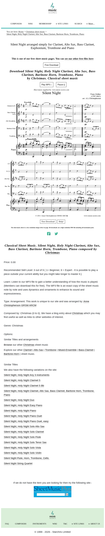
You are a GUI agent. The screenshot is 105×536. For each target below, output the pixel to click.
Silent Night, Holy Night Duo (19, 400)
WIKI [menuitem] (30, 24)
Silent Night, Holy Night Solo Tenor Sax (25, 442)
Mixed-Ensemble (67, 350)
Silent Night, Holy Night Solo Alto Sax (24, 426)
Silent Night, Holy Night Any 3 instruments (26, 375)
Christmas (52, 252)
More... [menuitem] (91, 24)
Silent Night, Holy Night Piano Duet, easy (26, 421)
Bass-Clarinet (86, 350)
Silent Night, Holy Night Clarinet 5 (22, 380)
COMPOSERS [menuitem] (16, 24)
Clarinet (27, 350)
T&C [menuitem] (65, 524)
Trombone (50, 350)
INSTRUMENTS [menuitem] (39, 524)
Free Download (51, 65)
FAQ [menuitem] (7, 524)
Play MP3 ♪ (46, 84)
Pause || (61, 84)
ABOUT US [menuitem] (95, 524)
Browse (8, 344)
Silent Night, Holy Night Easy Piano (23, 405)
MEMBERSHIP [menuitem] (45, 24)
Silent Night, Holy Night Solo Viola (22, 447)
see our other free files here (79, 58)
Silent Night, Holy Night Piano (20, 410)
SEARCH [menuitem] (78, 24)
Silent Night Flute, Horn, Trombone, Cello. (26, 458)
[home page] (52, 8)
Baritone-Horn (11, 354)
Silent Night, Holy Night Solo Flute (22, 437)
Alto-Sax (38, 350)
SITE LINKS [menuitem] (63, 24)
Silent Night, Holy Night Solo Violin (22, 452)
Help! (61, 221)
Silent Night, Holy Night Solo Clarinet (24, 431)
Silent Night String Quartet (18, 463)
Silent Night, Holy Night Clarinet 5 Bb (24, 385)
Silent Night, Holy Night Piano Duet (23, 416)
